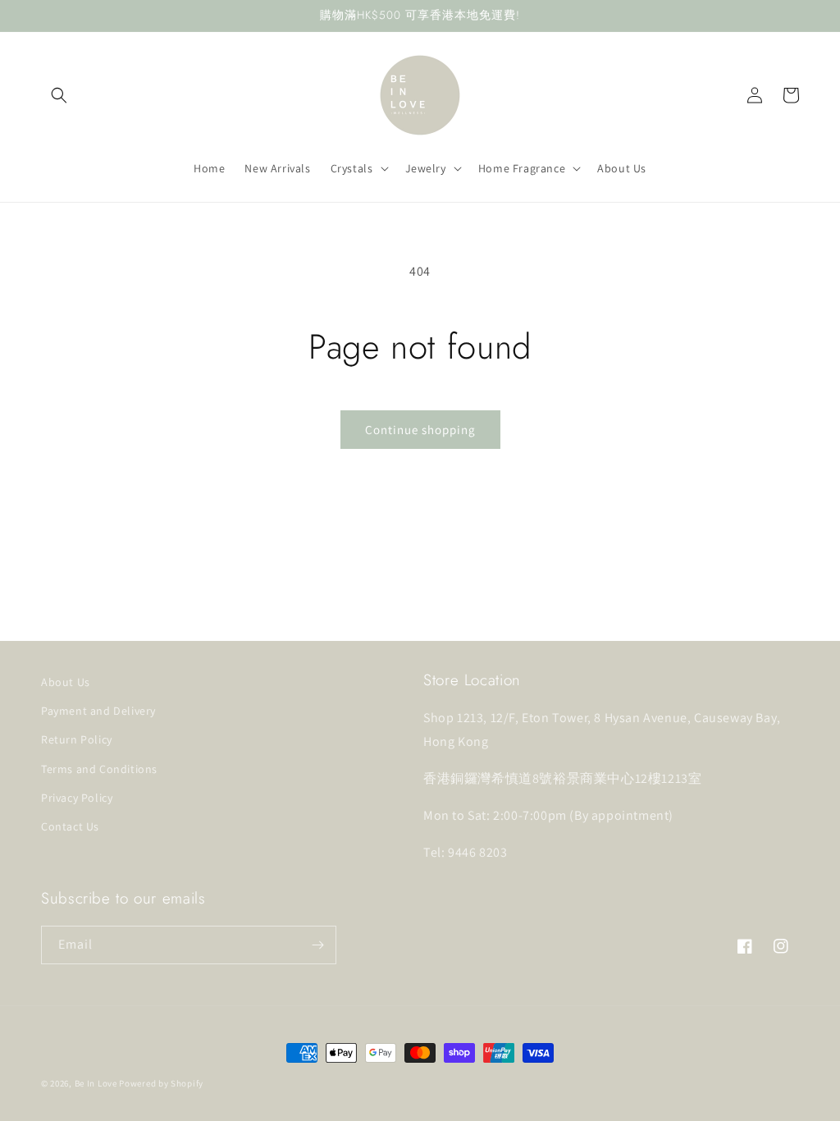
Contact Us (70, 826)
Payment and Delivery (98, 710)
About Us (65, 682)
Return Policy (76, 739)
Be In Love (96, 1083)
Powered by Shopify (161, 1083)
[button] (59, 95)
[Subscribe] (317, 945)
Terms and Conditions (99, 769)
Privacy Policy (76, 797)
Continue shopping (420, 429)
